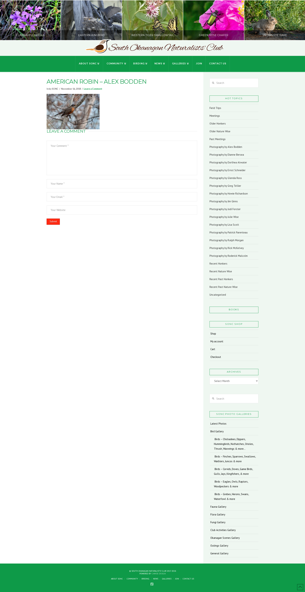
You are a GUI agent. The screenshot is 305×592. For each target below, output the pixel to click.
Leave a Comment (93, 89)
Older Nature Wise (220, 131)
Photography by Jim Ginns (224, 201)
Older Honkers (218, 123)
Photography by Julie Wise (224, 217)
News (155, 579)
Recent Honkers (218, 263)
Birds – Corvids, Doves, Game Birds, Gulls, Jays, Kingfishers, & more (233, 471)
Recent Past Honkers (221, 279)
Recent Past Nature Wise (224, 287)
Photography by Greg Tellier (225, 185)
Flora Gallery (217, 514)
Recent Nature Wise (221, 271)
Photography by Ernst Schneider (228, 170)
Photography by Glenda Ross (226, 178)
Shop (213, 333)
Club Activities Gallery (223, 530)
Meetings (215, 115)
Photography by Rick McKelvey (227, 248)
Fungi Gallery (217, 522)
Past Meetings (218, 139)
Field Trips (215, 108)
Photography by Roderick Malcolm (229, 255)
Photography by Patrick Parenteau (229, 232)
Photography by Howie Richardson (229, 193)
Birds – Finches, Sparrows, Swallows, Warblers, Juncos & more (235, 459)
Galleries (166, 579)
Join (177, 579)
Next (297, 20)
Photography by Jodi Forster (225, 209)
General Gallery (219, 553)
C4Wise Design (159, 573)
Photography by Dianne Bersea (227, 154)
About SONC (117, 579)
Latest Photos (218, 423)
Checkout (215, 357)
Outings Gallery (219, 545)
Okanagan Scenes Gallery (225, 537)
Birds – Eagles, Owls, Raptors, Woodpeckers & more (231, 484)
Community (132, 579)
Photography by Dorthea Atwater (228, 162)
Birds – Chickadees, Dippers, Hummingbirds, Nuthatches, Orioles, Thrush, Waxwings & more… (233, 443)
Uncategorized (218, 294)
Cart (212, 349)
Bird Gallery (217, 431)
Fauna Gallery (218, 506)
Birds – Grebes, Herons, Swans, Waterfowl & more (231, 496)
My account (216, 341)
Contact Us (188, 579)
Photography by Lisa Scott (224, 224)
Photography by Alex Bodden (226, 147)
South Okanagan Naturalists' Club (166, 48)
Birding (145, 579)
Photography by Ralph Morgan (227, 240)
